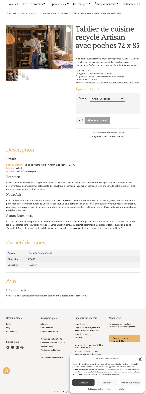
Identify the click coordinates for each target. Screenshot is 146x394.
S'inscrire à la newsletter (120, 339)
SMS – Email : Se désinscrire (51, 357)
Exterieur (78, 338)
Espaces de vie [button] (58, 4)
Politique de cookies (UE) (50, 350)
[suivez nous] (8, 347)
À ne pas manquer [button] (105, 4)
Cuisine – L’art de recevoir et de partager (105, 76)
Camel (48, 253)
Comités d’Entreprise (49, 331)
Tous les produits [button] (33, 4)
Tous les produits (28, 13)
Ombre (40, 253)
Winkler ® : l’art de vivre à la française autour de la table (112, 82)
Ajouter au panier (97, 120)
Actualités (129, 4)
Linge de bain (80, 324)
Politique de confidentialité (114, 389)
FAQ (8, 328)
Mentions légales (47, 346)
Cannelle (32, 253)
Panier (9, 324)
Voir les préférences (130, 382)
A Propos (44, 324)
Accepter (83, 382)
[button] (140, 358)
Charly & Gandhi (68, 392)
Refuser (107, 382)
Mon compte (11, 331)
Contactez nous (46, 328)
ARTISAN (92, 79)
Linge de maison (49, 13)
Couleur (83, 98)
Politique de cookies (95, 389)
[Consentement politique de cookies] (6, 370)
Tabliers (64, 13)
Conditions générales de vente (52, 342)
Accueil (13, 4)
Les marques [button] (80, 4)
